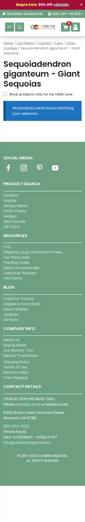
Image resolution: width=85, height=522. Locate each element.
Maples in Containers (22, 304)
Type (58, 43)
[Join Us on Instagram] (24, 170)
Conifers (44, 43)
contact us (25, 404)
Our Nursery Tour (18, 350)
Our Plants (25, 43)
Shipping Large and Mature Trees (32, 252)
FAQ (7, 247)
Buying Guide (14, 345)
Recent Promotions (20, 355)
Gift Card (11, 226)
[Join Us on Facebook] (8, 170)
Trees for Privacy (18, 298)
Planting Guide (16, 262)
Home (8, 43)
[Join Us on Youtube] (55, 170)
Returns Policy (16, 372)
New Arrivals (14, 221)
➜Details (61, 4)
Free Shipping (15, 377)
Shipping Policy (16, 362)
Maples (9, 200)
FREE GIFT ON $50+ (67, 14)
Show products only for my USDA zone (41, 94)
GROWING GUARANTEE (24, 14)
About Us (11, 339)
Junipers (11, 314)
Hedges (10, 216)
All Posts (10, 319)
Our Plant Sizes (16, 257)
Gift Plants (12, 278)
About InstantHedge (21, 267)
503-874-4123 (16, 426)
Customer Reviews (19, 273)
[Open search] (19, 27)
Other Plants (14, 211)
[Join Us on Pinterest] (39, 170)
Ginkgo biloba (15, 205)
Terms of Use (15, 367)
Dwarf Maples (15, 309)
